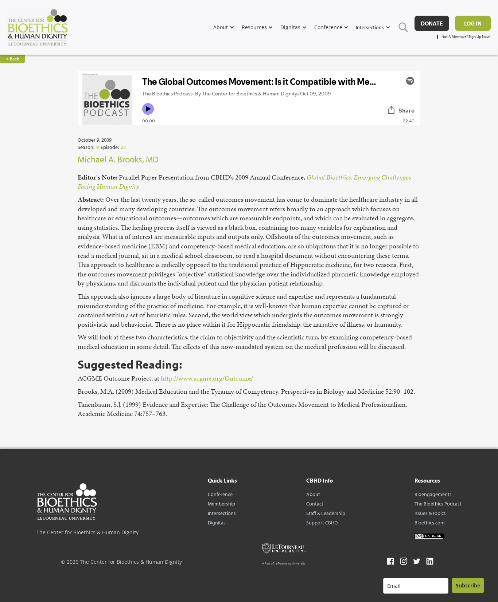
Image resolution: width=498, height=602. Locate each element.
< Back (12, 59)
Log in (473, 23)
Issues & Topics (430, 513)
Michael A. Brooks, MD (118, 159)
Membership (221, 503)
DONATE (432, 23)
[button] (227, 27)
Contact (314, 503)
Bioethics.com (430, 522)
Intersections (222, 513)
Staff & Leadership (325, 513)
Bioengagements (433, 494)
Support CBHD (322, 522)
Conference (220, 494)
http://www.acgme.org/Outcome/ (207, 378)
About (313, 494)
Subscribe (468, 585)
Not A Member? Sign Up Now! (466, 37)
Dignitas (217, 522)
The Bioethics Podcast (438, 503)
